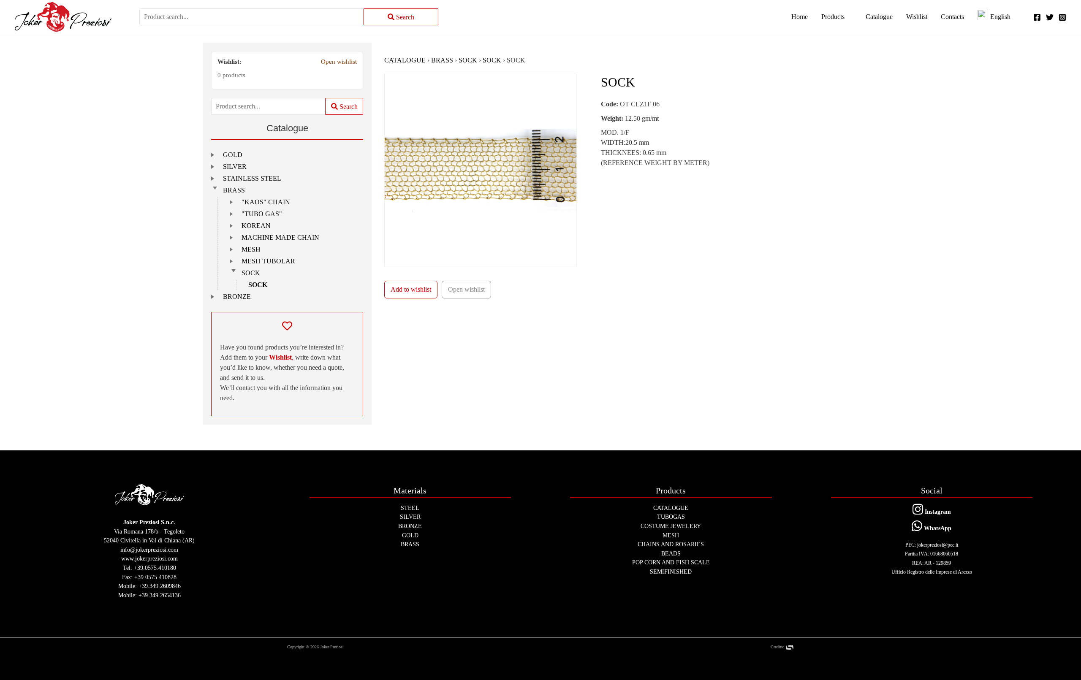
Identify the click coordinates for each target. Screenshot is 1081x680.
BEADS (671, 553)
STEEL (410, 507)
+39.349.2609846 (160, 585)
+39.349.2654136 (160, 595)
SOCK (251, 272)
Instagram (937, 511)
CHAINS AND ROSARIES (671, 544)
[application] (848, 17)
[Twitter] (1050, 17)
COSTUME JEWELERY (671, 526)
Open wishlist (339, 61)
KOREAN (256, 225)
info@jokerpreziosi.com (149, 549)
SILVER (235, 166)
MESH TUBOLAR (268, 261)
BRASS (234, 190)
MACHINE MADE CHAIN (280, 237)
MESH (251, 249)
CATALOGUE (405, 60)
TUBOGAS (671, 516)
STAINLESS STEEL (252, 178)
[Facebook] (1037, 17)
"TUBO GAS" (262, 213)
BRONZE (237, 296)
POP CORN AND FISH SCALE (671, 562)
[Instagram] (1062, 17)
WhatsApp (936, 528)
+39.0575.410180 (155, 567)
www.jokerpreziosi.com (149, 558)
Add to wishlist (411, 289)
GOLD (232, 154)
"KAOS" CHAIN (266, 202)
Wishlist (280, 357)
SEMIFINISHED (671, 571)
